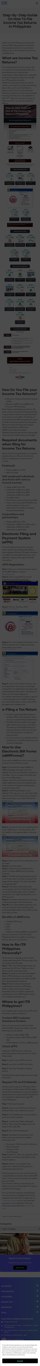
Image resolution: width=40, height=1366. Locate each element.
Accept (20, 1361)
